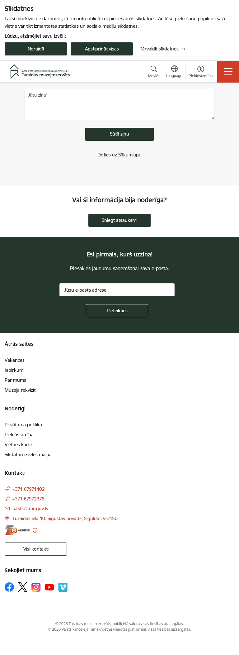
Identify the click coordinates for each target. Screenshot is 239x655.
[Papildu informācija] (35, 530)
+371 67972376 (28, 499)
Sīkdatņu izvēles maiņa (28, 454)
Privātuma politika (23, 425)
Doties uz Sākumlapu (119, 155)
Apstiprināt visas (102, 49)
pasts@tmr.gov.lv (30, 508)
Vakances (15, 360)
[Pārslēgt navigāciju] (228, 72)
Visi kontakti (36, 549)
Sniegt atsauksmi (119, 220)
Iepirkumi (14, 370)
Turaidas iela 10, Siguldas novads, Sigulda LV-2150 (65, 518)
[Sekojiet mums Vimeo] (63, 587)
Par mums (15, 380)
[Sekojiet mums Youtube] (49, 586)
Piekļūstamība (19, 434)
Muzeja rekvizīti (20, 390)
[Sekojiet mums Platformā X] (22, 587)
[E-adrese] (17, 530)
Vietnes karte (18, 444)
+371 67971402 (28, 489)
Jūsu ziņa (37, 95)
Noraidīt (36, 49)
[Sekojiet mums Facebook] (9, 587)
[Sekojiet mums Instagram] (36, 587)
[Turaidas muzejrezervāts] (39, 71)
